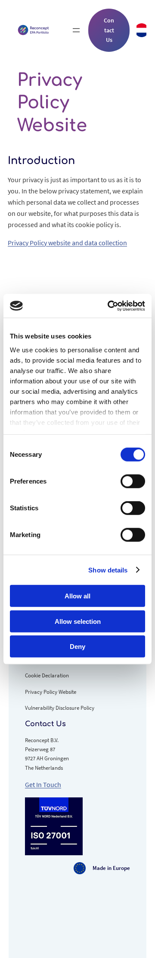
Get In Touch (43, 784)
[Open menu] (76, 30)
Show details (107, 569)
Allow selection (78, 621)
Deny (77, 646)
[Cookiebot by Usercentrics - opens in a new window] (109, 305)
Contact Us (109, 30)
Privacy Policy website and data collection (67, 242)
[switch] (133, 481)
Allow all (77, 596)
